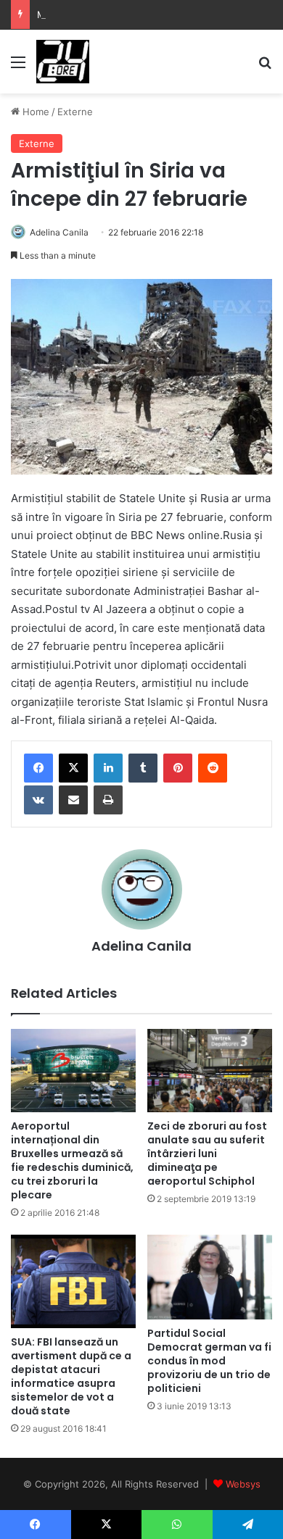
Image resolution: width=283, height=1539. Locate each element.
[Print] (108, 799)
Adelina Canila (59, 232)
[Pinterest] (177, 768)
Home (34, 111)
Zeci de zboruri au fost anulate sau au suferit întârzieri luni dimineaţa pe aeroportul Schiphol (207, 1153)
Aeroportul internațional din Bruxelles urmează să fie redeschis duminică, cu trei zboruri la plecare (72, 1160)
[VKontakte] (38, 799)
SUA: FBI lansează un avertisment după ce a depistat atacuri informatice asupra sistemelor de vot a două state (71, 1376)
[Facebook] (38, 768)
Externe (75, 111)
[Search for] (265, 67)
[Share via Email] (73, 799)
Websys (243, 1484)
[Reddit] (212, 768)
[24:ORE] (62, 61)
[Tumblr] (142, 768)
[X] (73, 768)
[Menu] (18, 67)
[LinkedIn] (108, 768)
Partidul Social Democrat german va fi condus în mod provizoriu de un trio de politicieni (209, 1361)
